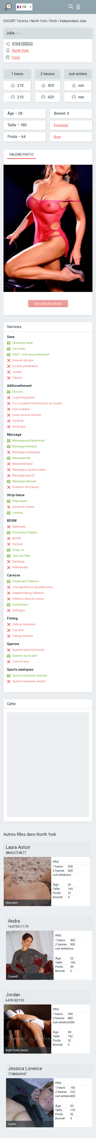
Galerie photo (21, 154)
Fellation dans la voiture (28, 598)
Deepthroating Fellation (28, 593)
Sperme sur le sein (24, 655)
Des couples (20, 409)
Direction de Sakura (25, 487)
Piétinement (20, 567)
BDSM (16, 538)
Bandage (18, 561)
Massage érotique (24, 446)
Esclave (17, 544)
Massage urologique (26, 452)
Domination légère (24, 532)
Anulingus (19, 426)
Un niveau (18, 348)
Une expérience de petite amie (32, 587)
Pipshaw (18, 420)
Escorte (17, 391)
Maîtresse (19, 526)
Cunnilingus (20, 604)
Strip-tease (19, 501)
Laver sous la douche (26, 415)
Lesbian (17, 512)
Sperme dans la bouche (28, 650)
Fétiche (17, 377)
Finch (53, 21)
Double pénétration (25, 366)
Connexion (79, 5)
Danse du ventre (23, 507)
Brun (57, 137)
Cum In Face (20, 661)
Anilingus (18, 610)
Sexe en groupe (22, 360)
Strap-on (18, 550)
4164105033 (22, 43)
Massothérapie (22, 463)
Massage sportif (23, 475)
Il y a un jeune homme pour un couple (37, 403)
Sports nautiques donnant (29, 675)
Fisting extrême (22, 636)
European (61, 125)
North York (39, 21)
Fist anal (18, 630)
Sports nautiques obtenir (29, 681)
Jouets (17, 372)
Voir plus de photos (48, 303)
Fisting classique (23, 624)
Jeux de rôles (21, 555)
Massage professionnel (28, 440)
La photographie (23, 397)
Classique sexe (22, 343)
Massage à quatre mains (28, 469)
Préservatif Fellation (25, 581)
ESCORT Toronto (15, 21)
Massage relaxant (24, 481)
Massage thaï (21, 458)
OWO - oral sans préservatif (30, 354)
